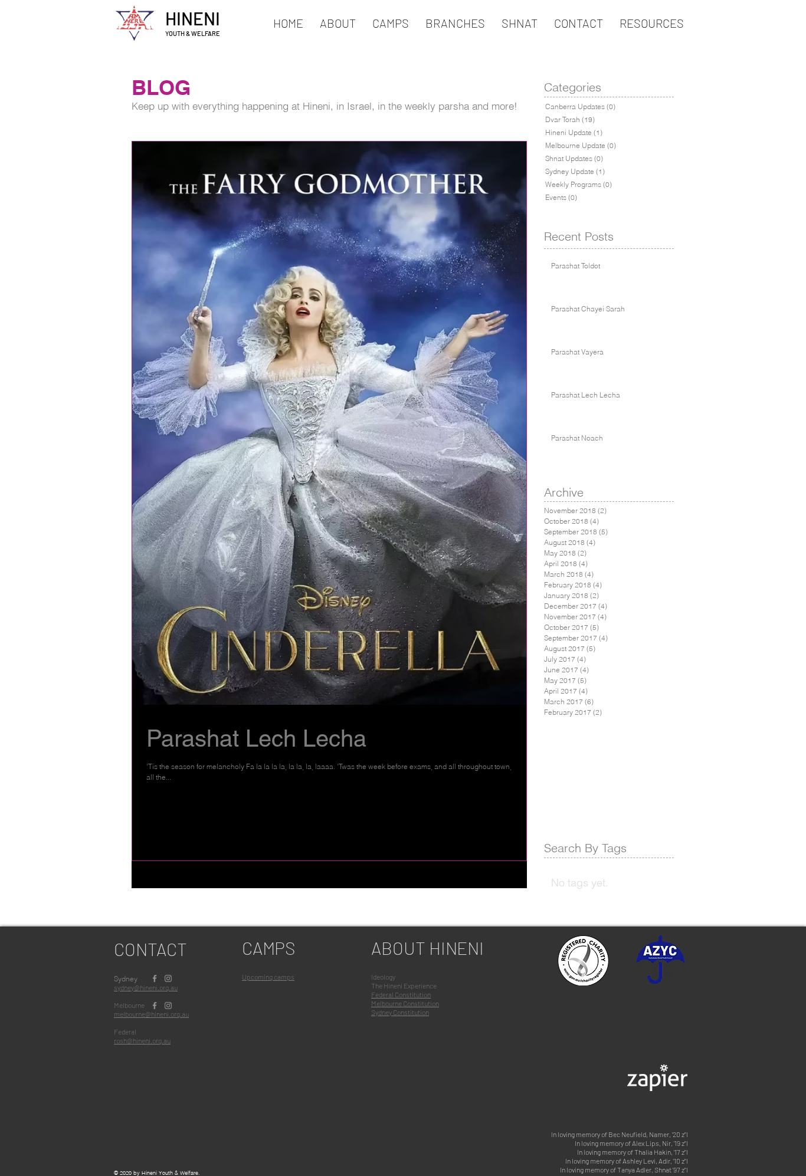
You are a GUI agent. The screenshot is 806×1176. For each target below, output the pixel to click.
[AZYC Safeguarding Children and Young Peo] (660, 962)
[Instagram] (168, 978)
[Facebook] (154, 978)
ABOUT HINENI (427, 947)
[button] (390, 23)
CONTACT (150, 949)
